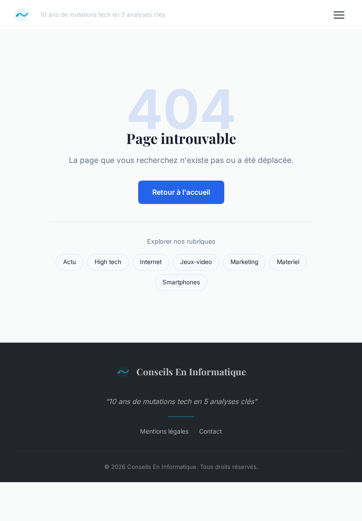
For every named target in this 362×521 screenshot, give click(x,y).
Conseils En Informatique (191, 371)
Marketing (244, 261)
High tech (107, 261)
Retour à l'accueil (181, 192)
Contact (210, 431)
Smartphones (181, 282)
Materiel (288, 261)
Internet (151, 261)
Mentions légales (164, 431)
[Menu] (339, 15)
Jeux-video (196, 261)
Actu (69, 261)
